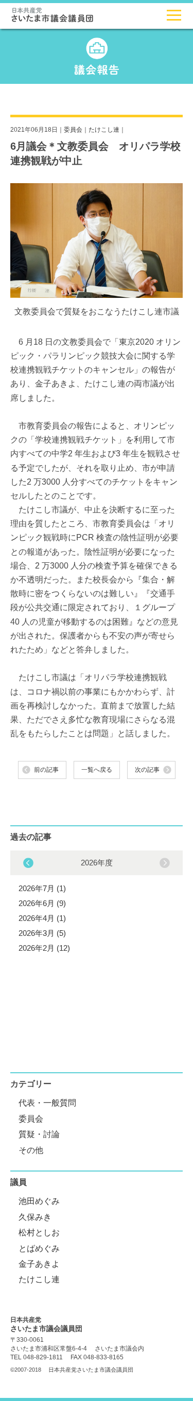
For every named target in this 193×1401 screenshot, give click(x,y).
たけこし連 (104, 129)
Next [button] (28, 863)
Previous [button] (165, 863)
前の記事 (46, 769)
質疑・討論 (39, 1134)
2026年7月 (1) (42, 888)
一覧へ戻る (96, 769)
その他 (31, 1150)
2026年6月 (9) (42, 903)
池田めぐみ (39, 1201)
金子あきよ (39, 1264)
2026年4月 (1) (42, 918)
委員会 (73, 129)
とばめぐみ (39, 1248)
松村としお (39, 1232)
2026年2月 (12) (44, 948)
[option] (96, 903)
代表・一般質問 (47, 1102)
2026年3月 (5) (42, 933)
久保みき (35, 1217)
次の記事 (147, 769)
